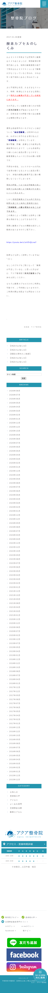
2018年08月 (14, 671)
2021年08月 (14, 603)
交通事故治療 (16, 808)
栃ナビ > (27, 931)
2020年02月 (14, 635)
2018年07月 (14, 675)
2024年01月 (14, 511)
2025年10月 (14, 431)
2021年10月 (14, 595)
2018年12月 (14, 659)
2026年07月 (14, 395)
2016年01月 (14, 772)
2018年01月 (14, 683)
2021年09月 (14, 599)
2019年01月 (14, 655)
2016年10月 (14, 735)
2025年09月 (14, 435)
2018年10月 (14, 667)
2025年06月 (14, 447)
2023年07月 (14, 531)
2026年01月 (14, 419)
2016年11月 (14, 731)
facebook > (10, 931)
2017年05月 (14, 711)
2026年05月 (14, 403)
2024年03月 (14, 503)
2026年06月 (14, 399)
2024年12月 (14, 471)
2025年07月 (14, 443)
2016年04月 (14, 759)
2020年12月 (14, 619)
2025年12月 (14, 423)
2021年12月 (14, 591)
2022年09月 (14, 555)
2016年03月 (14, 763)
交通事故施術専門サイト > (16, 922)
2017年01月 (14, 723)
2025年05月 (14, 451)
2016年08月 (14, 743)
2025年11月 (14, 427)
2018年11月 (14, 663)
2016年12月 (14, 727)
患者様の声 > (31, 917)
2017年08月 (14, 699)
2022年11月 (14, 547)
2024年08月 (14, 483)
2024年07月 (14, 487)
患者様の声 (15, 796)
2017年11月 (14, 691)
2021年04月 (14, 607)
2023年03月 (14, 539)
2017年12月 (14, 687)
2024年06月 (14, 491)
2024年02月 (14, 507)
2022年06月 (14, 567)
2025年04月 (14, 455)
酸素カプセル (16, 812)
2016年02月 (14, 767)
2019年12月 (14, 639)
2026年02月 (14, 415)
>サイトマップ (23, 978)
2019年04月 (14, 651)
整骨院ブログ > (12, 917)
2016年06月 (14, 751)
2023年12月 (14, 515)
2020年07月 (14, 631)
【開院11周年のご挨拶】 (20, 354)
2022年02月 (14, 583)
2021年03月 (14, 611)
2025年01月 (14, 467)
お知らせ (14, 792)
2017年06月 (14, 707)
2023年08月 (14, 527)
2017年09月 (14, 695)
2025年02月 (14, 463)
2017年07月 (14, 703)
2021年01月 (14, 615)
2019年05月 (14, 647)
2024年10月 (14, 475)
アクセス (14, 800)
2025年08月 (14, 439)
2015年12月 (14, 775)
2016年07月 (14, 747)
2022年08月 (14, 559)
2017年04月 (14, 715)
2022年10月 (14, 551)
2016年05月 (14, 755)
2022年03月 (14, 579)
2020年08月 (14, 627)
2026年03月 (14, 411)
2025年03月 (14, 459)
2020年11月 (14, 623)
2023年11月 (14, 519)
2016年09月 (14, 739)
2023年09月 (14, 523)
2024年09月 (14, 479)
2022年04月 (14, 575)
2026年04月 (14, 407)
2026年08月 (14, 391)
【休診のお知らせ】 (18, 346)
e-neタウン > (28, 926)
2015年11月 (14, 780)
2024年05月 (14, 495)
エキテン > (10, 926)
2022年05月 (14, 571)
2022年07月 (14, 563)
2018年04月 (14, 679)
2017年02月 (14, 719)
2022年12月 (14, 543)
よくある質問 (16, 804)
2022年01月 (14, 587)
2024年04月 (14, 499)
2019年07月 (14, 643)
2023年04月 (14, 535)
